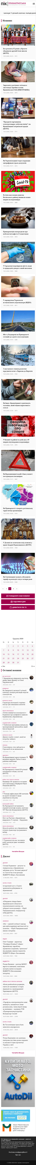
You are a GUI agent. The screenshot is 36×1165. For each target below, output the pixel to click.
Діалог (6, 856)
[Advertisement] (15, 623)
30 (13, 662)
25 (23, 658)
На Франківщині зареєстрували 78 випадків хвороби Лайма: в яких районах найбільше (15, 759)
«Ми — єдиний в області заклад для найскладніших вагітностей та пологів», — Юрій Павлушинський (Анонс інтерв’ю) (15, 927)
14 (4, 654)
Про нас (18, 1155)
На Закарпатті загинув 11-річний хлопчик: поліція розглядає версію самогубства (15, 692)
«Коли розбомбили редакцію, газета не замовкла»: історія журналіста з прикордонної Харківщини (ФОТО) (14, 987)
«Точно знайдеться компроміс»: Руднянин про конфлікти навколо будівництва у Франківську (15, 715)
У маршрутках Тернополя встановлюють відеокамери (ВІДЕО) (17, 301)
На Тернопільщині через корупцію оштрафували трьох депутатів (16, 162)
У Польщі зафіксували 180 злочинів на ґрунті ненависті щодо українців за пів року (15, 796)
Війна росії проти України (11, 779)
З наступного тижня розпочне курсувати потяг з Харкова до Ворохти (18, 370)
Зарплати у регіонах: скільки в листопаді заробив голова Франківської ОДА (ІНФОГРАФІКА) (16, 87)
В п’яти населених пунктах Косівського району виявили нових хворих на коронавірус (16, 197)
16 (13, 654)
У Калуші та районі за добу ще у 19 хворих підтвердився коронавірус (16, 441)
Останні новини (12, 670)
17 (18, 654)
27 (32, 658)
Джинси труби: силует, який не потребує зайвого (14, 738)
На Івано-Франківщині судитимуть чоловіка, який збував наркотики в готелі (16, 405)
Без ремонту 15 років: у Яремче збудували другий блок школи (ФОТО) (15, 51)
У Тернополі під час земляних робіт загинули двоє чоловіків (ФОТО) (14, 842)
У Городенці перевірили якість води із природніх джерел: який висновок (17, 267)
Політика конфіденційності (18, 1152)
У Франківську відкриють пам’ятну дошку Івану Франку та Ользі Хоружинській (15, 680)
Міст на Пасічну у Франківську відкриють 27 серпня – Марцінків (15, 819)
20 (32, 654)
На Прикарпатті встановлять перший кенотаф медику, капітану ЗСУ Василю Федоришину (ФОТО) (15, 808)
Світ (4, 791)
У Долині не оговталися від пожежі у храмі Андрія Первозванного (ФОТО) (17, 544)
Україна (5, 745)
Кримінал (6, 688)
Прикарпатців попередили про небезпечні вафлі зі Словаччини (15, 233)
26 (28, 658)
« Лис (3, 666)
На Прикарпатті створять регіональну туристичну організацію (18, 509)
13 (32, 650)
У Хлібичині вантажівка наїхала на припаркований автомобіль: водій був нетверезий (15, 727)
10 (18, 650)
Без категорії (7, 676)
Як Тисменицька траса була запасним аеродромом (13, 1026)
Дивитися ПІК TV (19, 607)
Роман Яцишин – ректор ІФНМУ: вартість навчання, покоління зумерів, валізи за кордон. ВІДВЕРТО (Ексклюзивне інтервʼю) (15, 968)
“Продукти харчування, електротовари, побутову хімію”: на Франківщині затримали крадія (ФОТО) (17, 125)
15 (8, 654)
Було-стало (7, 883)
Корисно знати (7, 700)
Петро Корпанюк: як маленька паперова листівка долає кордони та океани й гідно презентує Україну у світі (15, 1041)
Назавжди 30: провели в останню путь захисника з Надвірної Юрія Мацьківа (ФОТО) (15, 784)
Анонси (6, 921)
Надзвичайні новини (9, 723)
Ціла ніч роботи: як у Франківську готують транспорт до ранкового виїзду (15, 830)
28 (4, 662)
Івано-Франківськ (8, 710)
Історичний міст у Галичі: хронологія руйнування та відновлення (12, 888)
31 (18, 662)
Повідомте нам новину (19, 596)
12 (28, 650)
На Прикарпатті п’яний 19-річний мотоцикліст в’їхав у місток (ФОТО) (15, 771)
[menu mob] (34, 3)
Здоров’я (5, 755)
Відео (5, 939)
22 (8, 658)
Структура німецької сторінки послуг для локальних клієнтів (14, 704)
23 (13, 658)
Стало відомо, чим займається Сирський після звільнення (14, 748)
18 (23, 654)
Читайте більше (18, 851)
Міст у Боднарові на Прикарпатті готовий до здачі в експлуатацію (16, 336)
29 (8, 662)
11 (23, 650)
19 (28, 654)
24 (18, 658)
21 (4, 658)
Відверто (6, 961)
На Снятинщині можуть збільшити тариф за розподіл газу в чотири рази (17, 578)
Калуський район (8, 804)
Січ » (33, 666)
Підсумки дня (19, 602)
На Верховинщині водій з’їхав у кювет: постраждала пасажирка (18, 475)
